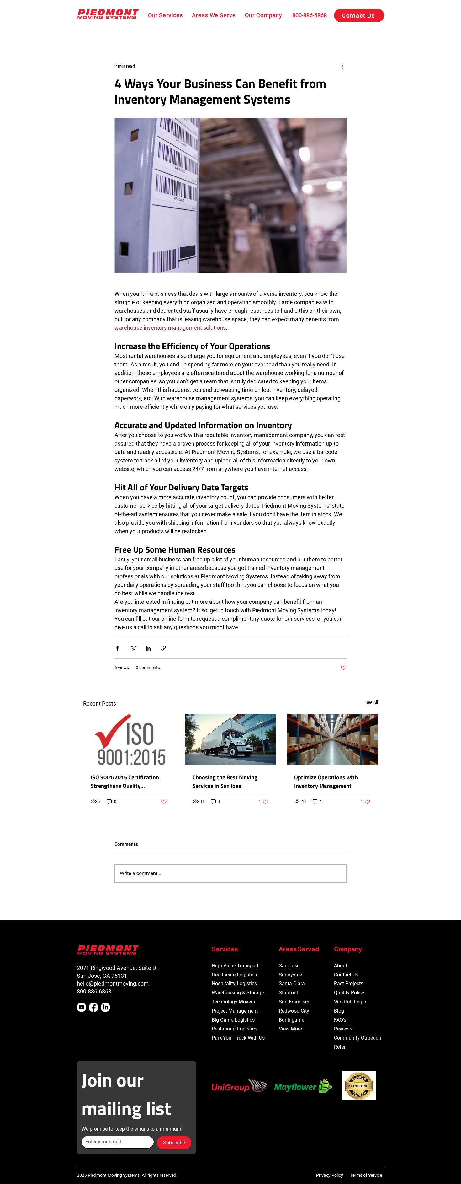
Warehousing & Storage (238, 993)
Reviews (343, 1029)
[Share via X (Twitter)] (133, 648)
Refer (340, 1047)
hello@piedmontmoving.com (113, 983)
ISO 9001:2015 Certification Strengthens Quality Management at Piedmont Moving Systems (125, 781)
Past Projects (348, 984)
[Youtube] (81, 1007)
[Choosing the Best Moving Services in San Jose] (230, 739)
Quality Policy (349, 993)
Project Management (235, 1011)
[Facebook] (93, 1007)
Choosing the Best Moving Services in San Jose (225, 781)
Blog (339, 1011)
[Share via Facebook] (117, 648)
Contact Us (346, 975)
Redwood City (294, 1011)
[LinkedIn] (105, 1007)
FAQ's (340, 1020)
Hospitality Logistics (234, 984)
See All (371, 702)
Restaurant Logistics (234, 1029)
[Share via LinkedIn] (148, 648)
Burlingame (291, 1020)
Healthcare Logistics (234, 975)
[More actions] (343, 66)
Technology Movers (233, 1002)
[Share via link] (164, 648)
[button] (165, 15)
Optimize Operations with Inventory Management (326, 781)
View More (290, 1029)
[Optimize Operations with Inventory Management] (332, 739)
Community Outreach (357, 1038)
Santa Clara (292, 984)
